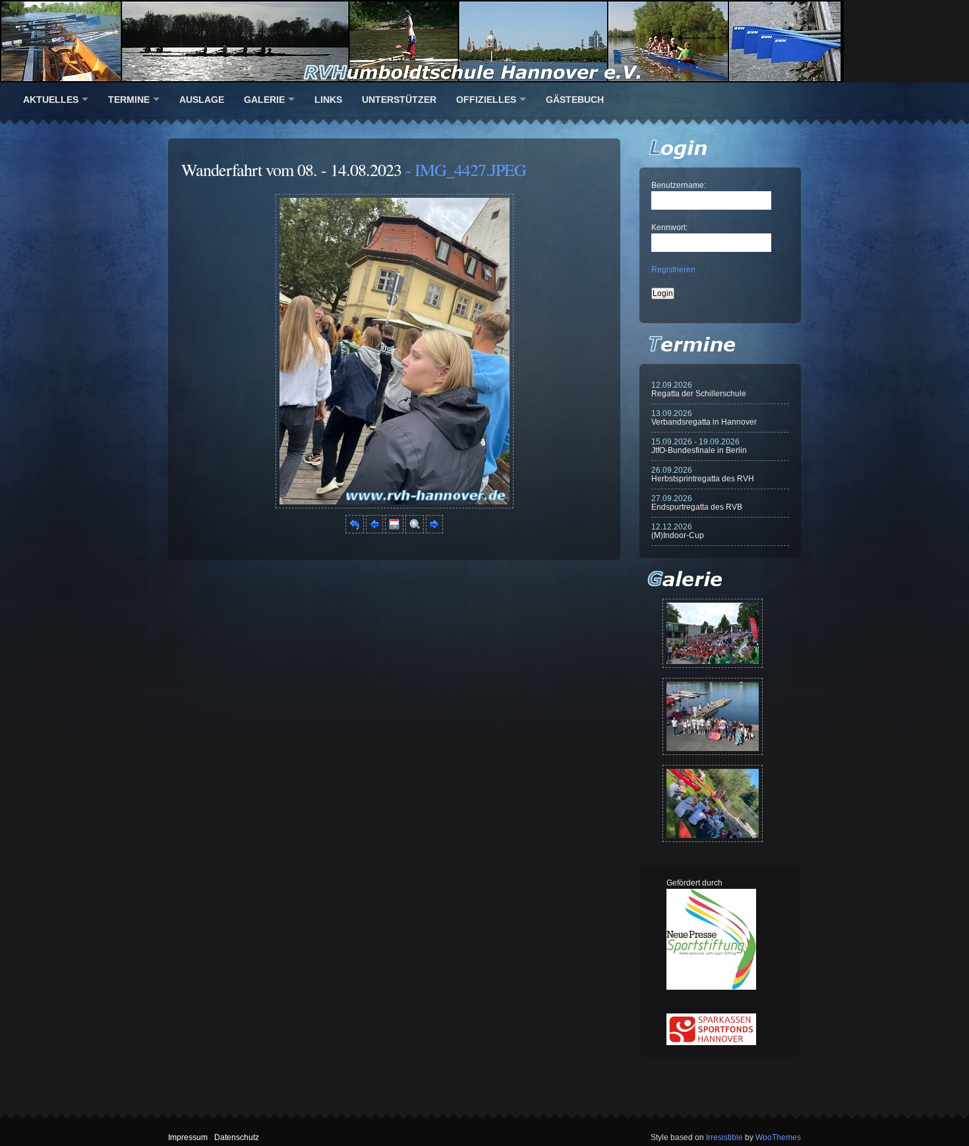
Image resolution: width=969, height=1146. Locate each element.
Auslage (201, 99)
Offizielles (486, 99)
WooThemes (778, 1137)
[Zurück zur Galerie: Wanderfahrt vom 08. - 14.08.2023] (354, 530)
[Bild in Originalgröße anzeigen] (414, 530)
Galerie (264, 99)
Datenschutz (236, 1137)
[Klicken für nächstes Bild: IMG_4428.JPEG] (395, 505)
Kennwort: (669, 227)
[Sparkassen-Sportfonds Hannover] (711, 1042)
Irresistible (724, 1137)
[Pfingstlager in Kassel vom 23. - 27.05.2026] (712, 803)
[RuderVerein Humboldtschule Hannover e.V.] (484, 41)
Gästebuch (575, 99)
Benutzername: (678, 185)
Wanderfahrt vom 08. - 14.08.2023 (291, 169)
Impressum (188, 1137)
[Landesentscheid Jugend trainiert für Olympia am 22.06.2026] (712, 716)
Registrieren (673, 269)
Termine (129, 99)
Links (328, 99)
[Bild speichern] (394, 530)
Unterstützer (399, 99)
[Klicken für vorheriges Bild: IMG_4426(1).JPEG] (374, 530)
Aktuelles (50, 99)
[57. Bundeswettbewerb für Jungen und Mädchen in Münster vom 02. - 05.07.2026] (712, 633)
